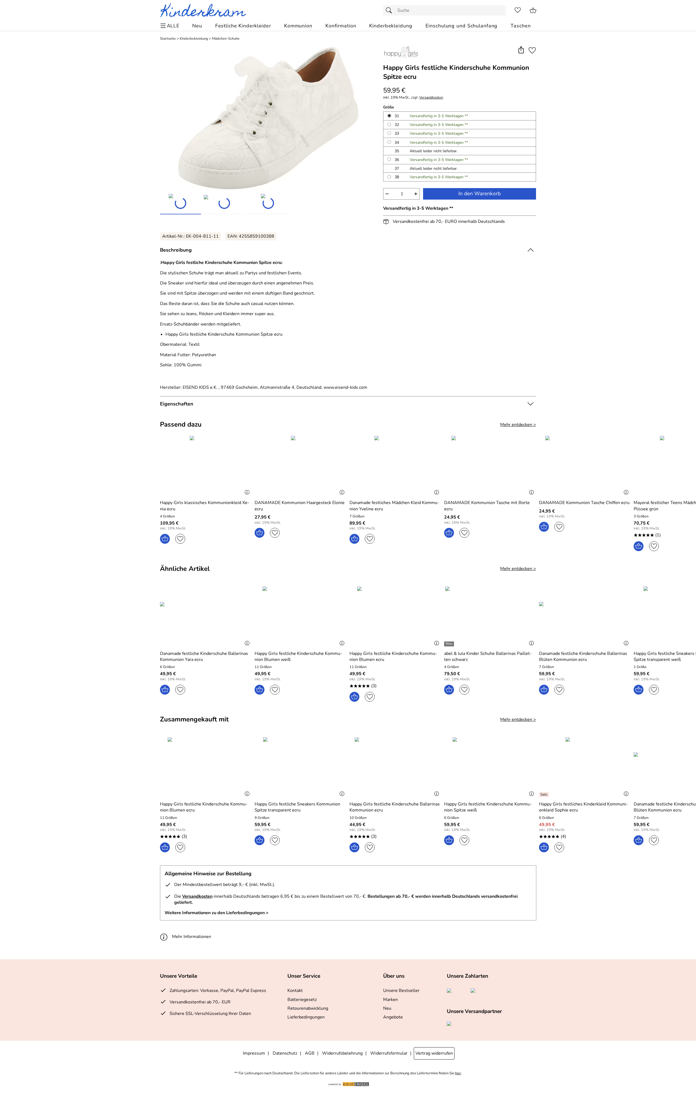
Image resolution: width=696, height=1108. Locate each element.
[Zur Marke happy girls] (400, 52)
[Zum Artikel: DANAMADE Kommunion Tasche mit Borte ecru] (490, 465)
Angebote (393, 1017)
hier (458, 1073)
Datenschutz (285, 1053)
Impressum (254, 1053)
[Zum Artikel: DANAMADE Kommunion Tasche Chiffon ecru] (585, 465)
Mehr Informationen (191, 937)
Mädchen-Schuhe (226, 38)
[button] (521, 50)
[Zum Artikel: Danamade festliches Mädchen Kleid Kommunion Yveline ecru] (396, 465)
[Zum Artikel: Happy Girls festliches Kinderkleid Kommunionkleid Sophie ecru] (585, 767)
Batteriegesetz (302, 1000)
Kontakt (295, 991)
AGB (309, 1053)
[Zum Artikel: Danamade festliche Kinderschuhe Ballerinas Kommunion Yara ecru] (206, 616)
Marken (390, 1000)
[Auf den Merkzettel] (532, 50)
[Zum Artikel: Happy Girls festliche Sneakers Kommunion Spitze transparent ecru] (301, 767)
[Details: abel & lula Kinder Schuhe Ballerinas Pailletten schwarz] (449, 643)
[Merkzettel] (517, 10)
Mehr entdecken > (518, 425)
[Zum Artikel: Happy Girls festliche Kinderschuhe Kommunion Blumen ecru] (396, 616)
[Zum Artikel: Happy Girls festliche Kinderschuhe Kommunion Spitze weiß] (490, 767)
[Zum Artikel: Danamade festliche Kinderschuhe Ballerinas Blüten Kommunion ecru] (585, 616)
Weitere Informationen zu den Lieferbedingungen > (217, 913)
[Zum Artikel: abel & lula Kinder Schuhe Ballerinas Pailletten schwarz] (490, 616)
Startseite (168, 38)
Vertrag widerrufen (434, 1053)
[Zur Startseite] (205, 10)
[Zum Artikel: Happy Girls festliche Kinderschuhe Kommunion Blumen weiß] (301, 616)
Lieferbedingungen (306, 1017)
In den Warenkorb (479, 193)
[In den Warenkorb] (165, 539)
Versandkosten (431, 97)
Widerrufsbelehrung (342, 1053)
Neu (387, 1008)
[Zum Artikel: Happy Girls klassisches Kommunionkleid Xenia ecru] (206, 465)
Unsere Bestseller (401, 991)
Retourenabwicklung (307, 1008)
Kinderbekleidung (194, 38)
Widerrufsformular (388, 1053)
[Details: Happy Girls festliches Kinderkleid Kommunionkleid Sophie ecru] (544, 794)
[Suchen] (390, 10)
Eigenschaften (176, 404)
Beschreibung (176, 250)
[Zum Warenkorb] (533, 10)
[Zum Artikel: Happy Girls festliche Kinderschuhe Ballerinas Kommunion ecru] (396, 767)
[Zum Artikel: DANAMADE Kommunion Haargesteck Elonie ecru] (301, 465)
